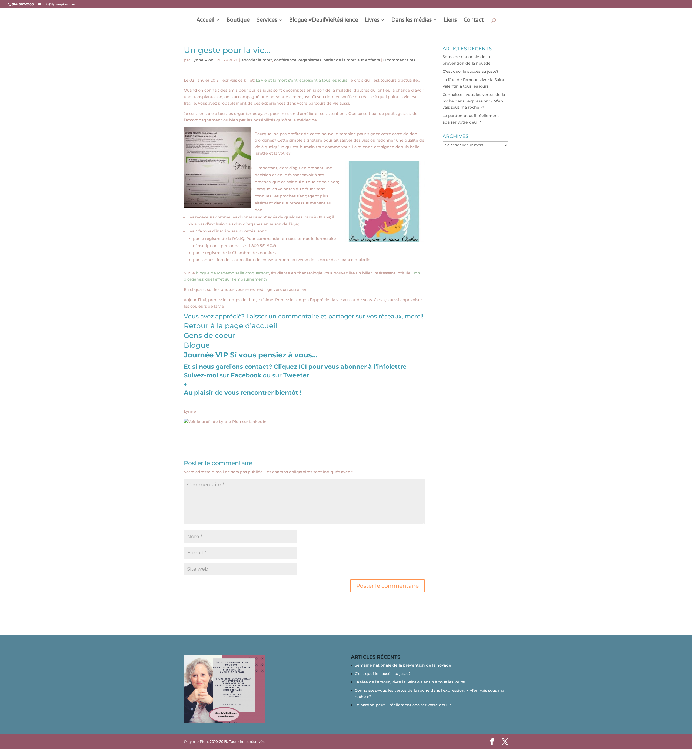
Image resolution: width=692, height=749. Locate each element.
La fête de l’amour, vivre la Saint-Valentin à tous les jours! (410, 682)
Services (267, 20)
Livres (372, 20)
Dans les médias (411, 20)
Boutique (238, 20)
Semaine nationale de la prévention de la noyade (403, 665)
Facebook (247, 375)
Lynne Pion (202, 60)
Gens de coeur (210, 335)
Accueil (205, 20)
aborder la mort (256, 60)
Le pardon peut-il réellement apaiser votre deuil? (403, 705)
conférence (285, 60)
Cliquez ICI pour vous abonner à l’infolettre (340, 366)
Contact (474, 20)
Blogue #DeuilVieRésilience (323, 20)
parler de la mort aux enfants (351, 60)
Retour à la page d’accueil (230, 325)
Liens (450, 20)
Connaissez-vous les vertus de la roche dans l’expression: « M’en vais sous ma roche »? (474, 101)
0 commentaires (399, 60)
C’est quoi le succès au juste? (470, 71)
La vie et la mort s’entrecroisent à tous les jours (303, 80)
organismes (309, 60)
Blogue (197, 345)
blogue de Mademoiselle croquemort (232, 273)
